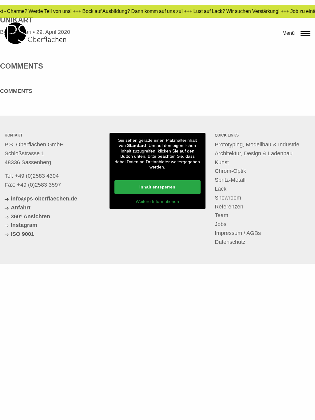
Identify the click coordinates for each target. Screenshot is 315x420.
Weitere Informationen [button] (157, 201)
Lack (220, 189)
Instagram (24, 225)
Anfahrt (20, 207)
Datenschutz (230, 242)
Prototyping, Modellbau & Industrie (257, 144)
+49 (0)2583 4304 (37, 176)
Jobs (220, 224)
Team (221, 215)
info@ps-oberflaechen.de (44, 199)
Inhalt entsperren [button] (157, 186)
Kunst (222, 162)
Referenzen (229, 207)
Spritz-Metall (230, 180)
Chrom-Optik (230, 171)
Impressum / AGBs (238, 233)
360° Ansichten (30, 216)
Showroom (228, 198)
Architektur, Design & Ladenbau (254, 153)
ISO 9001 (22, 234)
